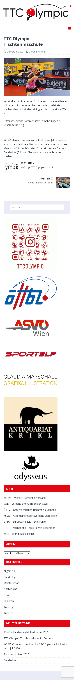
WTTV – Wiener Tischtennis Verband (25, 497)
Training (8, 607)
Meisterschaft (12, 583)
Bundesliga (10, 577)
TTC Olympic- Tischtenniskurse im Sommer (29, 638)
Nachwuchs (10, 589)
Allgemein (9, 571)
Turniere (8, 613)
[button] (69, 28)
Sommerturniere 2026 (16, 654)
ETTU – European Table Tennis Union (25, 521)
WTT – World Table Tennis (19, 533)
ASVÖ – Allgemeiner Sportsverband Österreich (30, 515)
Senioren (9, 601)
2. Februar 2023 (15, 51)
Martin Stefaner (37, 51)
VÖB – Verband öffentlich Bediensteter (26, 503)
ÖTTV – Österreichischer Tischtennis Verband (30, 509)
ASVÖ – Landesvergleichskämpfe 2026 (26, 632)
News (7, 595)
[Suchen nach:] (37, 207)
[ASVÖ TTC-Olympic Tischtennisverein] (37, 22)
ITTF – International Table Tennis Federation (30, 527)
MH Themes (59, 675)
